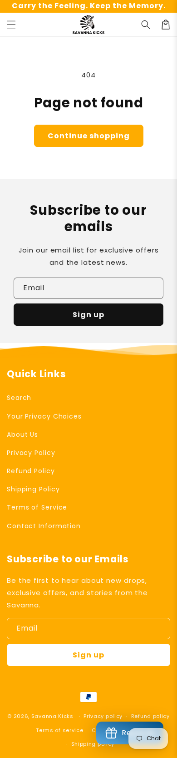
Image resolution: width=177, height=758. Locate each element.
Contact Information (44, 526)
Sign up (88, 314)
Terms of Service (37, 507)
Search (19, 397)
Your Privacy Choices (44, 416)
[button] (11, 25)
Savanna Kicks (52, 716)
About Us (22, 434)
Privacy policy (103, 716)
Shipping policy (93, 744)
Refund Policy (31, 470)
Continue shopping (89, 136)
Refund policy (150, 716)
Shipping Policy (33, 489)
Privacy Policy (31, 452)
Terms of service (59, 730)
